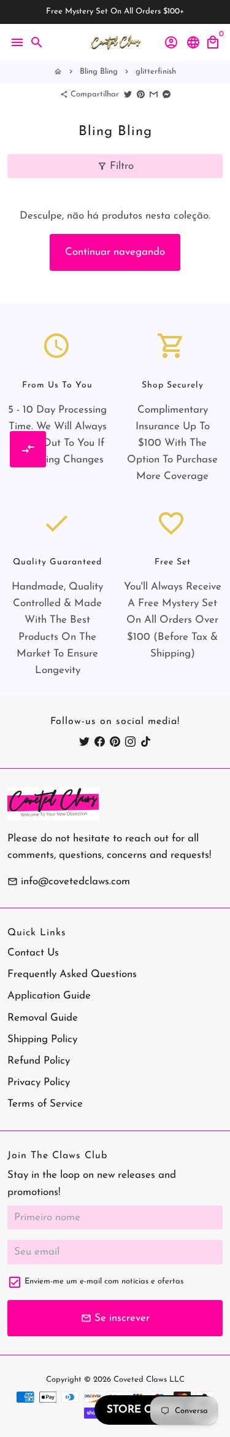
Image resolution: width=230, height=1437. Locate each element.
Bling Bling (99, 72)
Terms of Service (45, 1104)
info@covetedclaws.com (68, 881)
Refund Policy (38, 1061)
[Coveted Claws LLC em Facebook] (99, 741)
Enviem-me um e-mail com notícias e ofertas (104, 1281)
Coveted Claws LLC (149, 1380)
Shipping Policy (42, 1039)
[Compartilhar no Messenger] (167, 94)
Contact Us (33, 953)
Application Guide (49, 996)
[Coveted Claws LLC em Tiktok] (145, 741)
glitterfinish (156, 72)
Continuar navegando (115, 252)
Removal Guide (42, 1018)
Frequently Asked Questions (72, 974)
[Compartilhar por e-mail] (154, 94)
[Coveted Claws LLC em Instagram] (130, 741)
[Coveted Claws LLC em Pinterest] (115, 741)
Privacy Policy (38, 1082)
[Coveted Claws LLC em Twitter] (84, 741)
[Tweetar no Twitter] (128, 94)
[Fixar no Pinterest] (141, 94)
